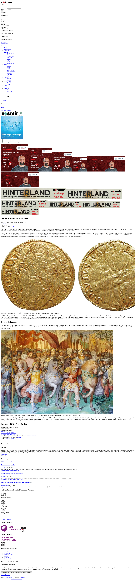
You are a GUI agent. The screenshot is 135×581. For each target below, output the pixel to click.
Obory (8, 60)
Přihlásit (3, 431)
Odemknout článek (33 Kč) (8, 433)
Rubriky (9, 59)
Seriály (8, 61)
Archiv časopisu (11, 53)
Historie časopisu (11, 71)
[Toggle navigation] (1, 45)
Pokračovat (3, 42)
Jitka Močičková (5, 485)
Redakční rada (10, 70)
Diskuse (9, 80)
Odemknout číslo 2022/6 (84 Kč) (10, 434)
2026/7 (3, 100)
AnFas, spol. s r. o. (9, 577)
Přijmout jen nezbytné (16, 572)
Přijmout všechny (5, 572)
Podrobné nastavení (26, 572)
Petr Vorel (3, 224)
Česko (8, 90)
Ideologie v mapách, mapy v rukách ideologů (15, 482)
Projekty (9, 78)
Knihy (8, 87)
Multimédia (9, 57)
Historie (19, 437)
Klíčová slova (10, 63)
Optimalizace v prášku (8, 465)
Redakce (9, 66)
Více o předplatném (32, 435)
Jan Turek (3, 476)
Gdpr (8, 75)
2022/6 (12, 226)
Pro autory (9, 73)
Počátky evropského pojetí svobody (12, 474)
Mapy (3, 107)
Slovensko (9, 91)
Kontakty (9, 67)
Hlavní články (10, 438)
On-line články (10, 54)
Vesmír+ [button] (6, 77)
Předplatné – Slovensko (9, 558)
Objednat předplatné (6, 519)
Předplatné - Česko (8, 554)
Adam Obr (3, 468)
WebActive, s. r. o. (24, 577)
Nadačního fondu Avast (16, 579)
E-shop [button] (5, 85)
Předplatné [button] (6, 88)
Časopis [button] (6, 52)
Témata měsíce (10, 56)
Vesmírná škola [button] (7, 81)
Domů (5, 47)
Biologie (9, 82)
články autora (4, 454)
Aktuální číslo (7, 49)
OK (2, 11)
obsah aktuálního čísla (7, 110)
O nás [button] (5, 64)
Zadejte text (3, 4)
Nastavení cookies (5, 575)
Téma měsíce (7, 50)
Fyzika (8, 84)
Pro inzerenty (10, 74)
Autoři (8, 68)
